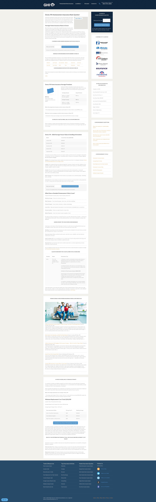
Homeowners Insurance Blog (98, 167)
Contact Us (93, 3)
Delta (65, 65)
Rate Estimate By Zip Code (48, 486)
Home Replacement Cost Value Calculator (100, 164)
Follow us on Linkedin (105, 477)
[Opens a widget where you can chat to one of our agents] (4, 499)
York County (73, 290)
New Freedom (55, 65)
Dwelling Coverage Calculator (98, 173)
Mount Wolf (48, 65)
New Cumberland (61, 62)
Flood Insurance (64, 486)
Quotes (94, 497)
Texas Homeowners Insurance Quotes (86, 477)
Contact (111, 497)
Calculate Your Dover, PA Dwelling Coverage (65, 423)
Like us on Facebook (105, 486)
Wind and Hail (63, 477)
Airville (60, 65)
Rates (98, 497)
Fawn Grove (79, 62)
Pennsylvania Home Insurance (66, 3)
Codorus (78, 65)
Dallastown (48, 62)
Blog (101, 497)
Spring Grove (73, 62)
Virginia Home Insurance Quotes (85, 480)
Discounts (86, 3)
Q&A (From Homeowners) (97, 170)
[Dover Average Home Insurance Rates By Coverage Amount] (50, 90)
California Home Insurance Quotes (85, 483)
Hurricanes (63, 483)
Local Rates (78, 3)
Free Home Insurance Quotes (84, 486)
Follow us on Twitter (105, 473)
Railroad (66, 62)
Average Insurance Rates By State (49, 480)
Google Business (104, 482)
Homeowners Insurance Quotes (98, 158)
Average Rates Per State (97, 161)
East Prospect (55, 62)
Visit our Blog (103, 468)
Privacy (107, 497)
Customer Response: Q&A (48, 477)
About (104, 497)
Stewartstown (73, 65)
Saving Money (63, 480)
